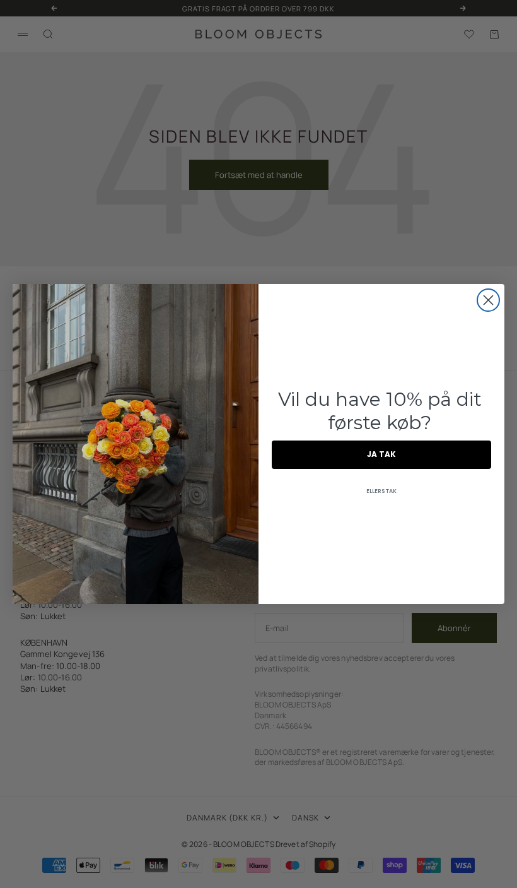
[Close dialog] (488, 300)
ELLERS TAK (381, 491)
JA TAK (381, 454)
